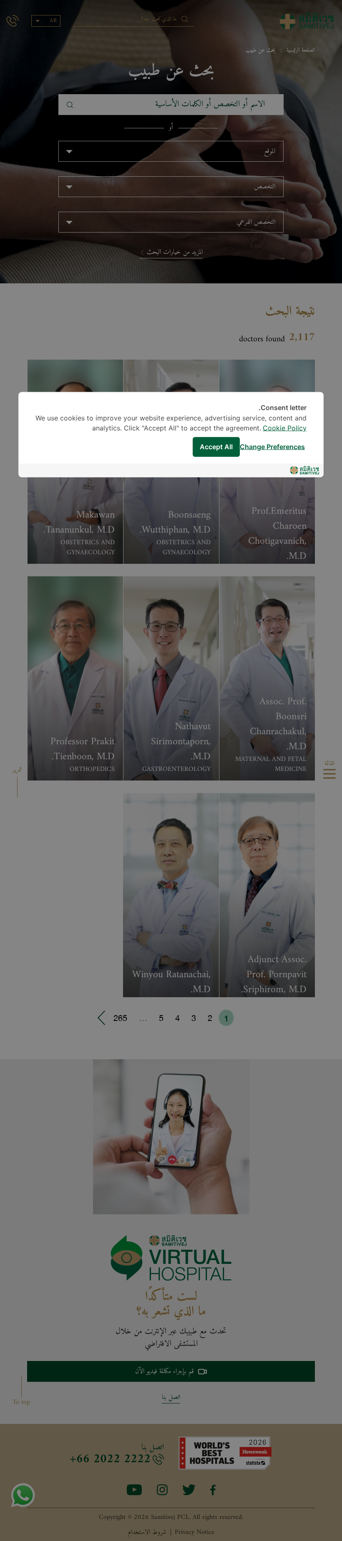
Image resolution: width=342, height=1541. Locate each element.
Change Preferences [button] (272, 446)
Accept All (216, 446)
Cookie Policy (285, 428)
